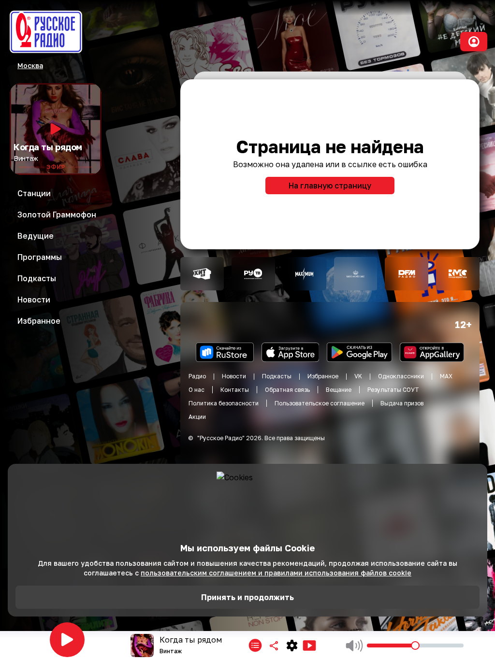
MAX (446, 376)
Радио (197, 376)
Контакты (234, 389)
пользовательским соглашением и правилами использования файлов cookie (276, 573)
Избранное (322, 376)
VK (358, 376)
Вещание (338, 389)
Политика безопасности (224, 403)
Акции (197, 416)
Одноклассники (401, 376)
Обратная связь (287, 389)
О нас (196, 389)
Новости (234, 376)
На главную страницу (330, 185)
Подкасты (276, 376)
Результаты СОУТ (393, 389)
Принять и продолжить (247, 597)
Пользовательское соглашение (319, 403)
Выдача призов (401, 403)
